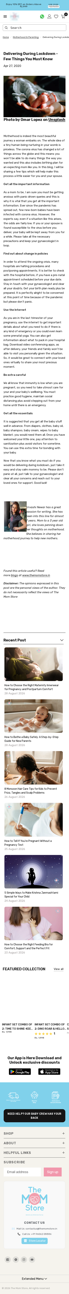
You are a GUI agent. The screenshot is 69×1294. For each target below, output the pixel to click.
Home (6, 37)
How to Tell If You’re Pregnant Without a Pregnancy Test (28, 842)
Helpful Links (17, 1153)
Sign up (52, 1172)
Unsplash (56, 119)
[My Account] (49, 16)
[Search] (6, 27)
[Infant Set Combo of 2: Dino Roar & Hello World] (51, 996)
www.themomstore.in (36, 575)
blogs (14, 575)
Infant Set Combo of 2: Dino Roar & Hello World (50, 1027)
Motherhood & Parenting (26, 37)
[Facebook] (8, 1259)
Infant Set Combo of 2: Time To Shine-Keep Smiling (17, 1027)
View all (58, 969)
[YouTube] (32, 1259)
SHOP (9, 1134)
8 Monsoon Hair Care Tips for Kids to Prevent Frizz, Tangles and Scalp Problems (30, 790)
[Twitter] (16, 1259)
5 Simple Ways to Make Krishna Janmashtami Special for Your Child (31, 894)
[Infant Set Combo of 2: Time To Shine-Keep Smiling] (18, 996)
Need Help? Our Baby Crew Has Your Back (34, 1115)
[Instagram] (24, 1259)
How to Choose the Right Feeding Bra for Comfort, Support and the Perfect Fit (28, 946)
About (10, 1143)
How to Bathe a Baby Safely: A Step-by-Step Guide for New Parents (31, 739)
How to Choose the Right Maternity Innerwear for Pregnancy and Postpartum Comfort (31, 687)
